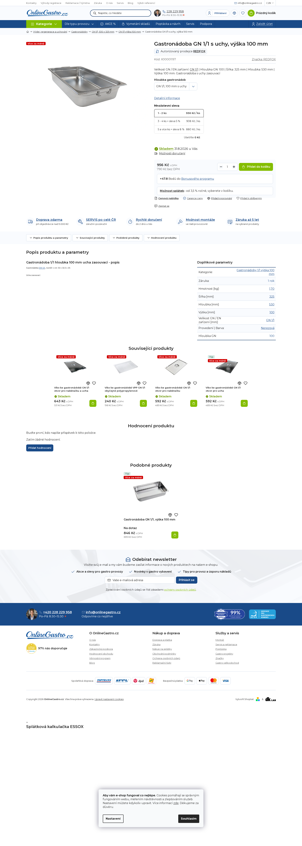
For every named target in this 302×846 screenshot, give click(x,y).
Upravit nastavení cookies (109, 699)
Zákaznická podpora (101, 649)
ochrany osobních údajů (180, 589)
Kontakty (31, 3)
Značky (219, 658)
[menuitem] (79, 24)
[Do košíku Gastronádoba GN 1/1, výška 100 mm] (174, 534)
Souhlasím (189, 818)
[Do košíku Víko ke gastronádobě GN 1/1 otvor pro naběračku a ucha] (92, 403)
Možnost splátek (172, 190)
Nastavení (113, 818)
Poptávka (220, 649)
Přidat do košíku (258, 166)
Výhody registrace (51, 3)
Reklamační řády (161, 662)
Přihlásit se (187, 580)
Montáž (219, 639)
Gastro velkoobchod (227, 662)
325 (271, 296)
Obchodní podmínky (164, 653)
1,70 (271, 288)
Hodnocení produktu (164, 237)
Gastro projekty (224, 653)
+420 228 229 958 (57, 612)
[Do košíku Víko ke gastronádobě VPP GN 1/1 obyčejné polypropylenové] (143, 403)
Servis (120, 3)
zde (176, 803)
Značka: (264, 59)
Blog (130, 3)
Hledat (95, 13)
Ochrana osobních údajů (166, 658)
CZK (268, 3)
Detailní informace (167, 98)
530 (271, 304)
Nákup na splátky (162, 649)
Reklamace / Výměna (78, 3)
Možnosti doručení (172, 153)
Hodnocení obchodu (101, 653)
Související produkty (92, 237)
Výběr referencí (146, 3)
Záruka (98, 3)
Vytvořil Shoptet (244, 699)
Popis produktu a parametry (50, 237)
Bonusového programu (197, 178)
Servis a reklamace (226, 644)
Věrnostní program (99, 658)
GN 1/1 (194, 69)
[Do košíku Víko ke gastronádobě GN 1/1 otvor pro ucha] (244, 403)
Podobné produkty (127, 237)
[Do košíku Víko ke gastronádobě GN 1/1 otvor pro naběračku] (193, 403)
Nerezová (267, 328)
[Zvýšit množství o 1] (234, 167)
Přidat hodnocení (39, 447)
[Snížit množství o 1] (221, 167)
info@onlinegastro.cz (103, 612)
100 (271, 312)
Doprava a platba (162, 639)
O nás (109, 3)
